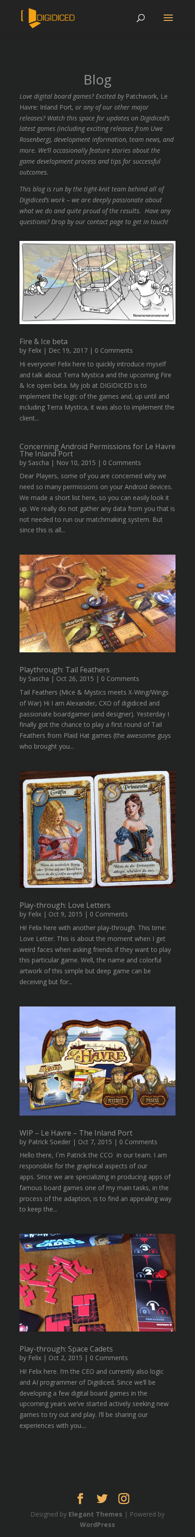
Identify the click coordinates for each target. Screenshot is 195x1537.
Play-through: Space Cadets (66, 1349)
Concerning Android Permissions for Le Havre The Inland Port (98, 450)
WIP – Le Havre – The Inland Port (76, 1133)
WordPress (97, 1524)
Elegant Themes (95, 1514)
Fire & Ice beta (44, 341)
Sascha (38, 462)
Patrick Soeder (49, 1141)
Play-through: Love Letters (65, 905)
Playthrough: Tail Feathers (65, 670)
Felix (34, 350)
